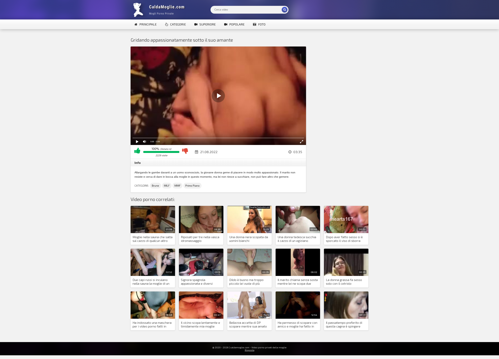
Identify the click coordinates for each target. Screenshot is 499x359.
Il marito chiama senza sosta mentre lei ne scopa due (298, 281)
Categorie (178, 24)
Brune (155, 185)
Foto (261, 24)
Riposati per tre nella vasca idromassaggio (200, 238)
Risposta (249, 350)
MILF (167, 185)
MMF (177, 185)
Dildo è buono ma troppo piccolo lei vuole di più (246, 281)
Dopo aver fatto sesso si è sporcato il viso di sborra (344, 238)
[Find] (285, 10)
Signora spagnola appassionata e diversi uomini (197, 282)
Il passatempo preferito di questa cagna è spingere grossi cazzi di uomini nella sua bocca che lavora (344, 324)
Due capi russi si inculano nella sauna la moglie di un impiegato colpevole (151, 282)
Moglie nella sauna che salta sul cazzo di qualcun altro (153, 238)
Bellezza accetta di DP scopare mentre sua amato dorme (248, 324)
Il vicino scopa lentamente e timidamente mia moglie (200, 324)
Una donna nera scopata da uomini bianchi (248, 238)
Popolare (236, 24)
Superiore (207, 24)
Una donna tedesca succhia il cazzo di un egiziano (297, 238)
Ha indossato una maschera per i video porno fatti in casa (152, 324)
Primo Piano (192, 185)
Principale (148, 24)
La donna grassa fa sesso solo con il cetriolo (344, 281)
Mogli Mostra (160, 9)
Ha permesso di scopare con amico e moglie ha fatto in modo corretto (297, 324)
